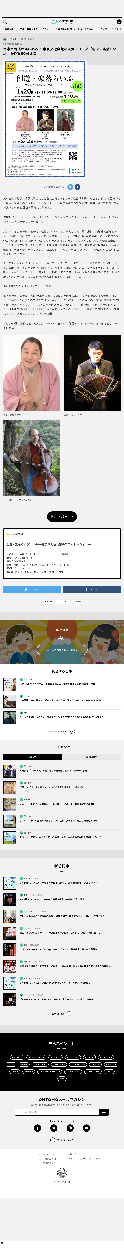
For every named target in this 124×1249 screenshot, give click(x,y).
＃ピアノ (11, 1064)
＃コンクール (55, 1057)
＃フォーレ (89, 1057)
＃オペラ (109, 1072)
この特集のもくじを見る (65, 649)
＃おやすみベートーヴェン (49, 1072)
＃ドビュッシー (73, 1057)
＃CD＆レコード (93, 1072)
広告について (49, 1163)
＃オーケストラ (59, 1064)
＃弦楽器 (77, 602)
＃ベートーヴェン (78, 1064)
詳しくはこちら (59, 516)
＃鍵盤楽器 (28, 1072)
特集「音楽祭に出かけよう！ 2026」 (75, 29)
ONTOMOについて (46, 1154)
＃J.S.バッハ (17, 1057)
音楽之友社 (50, 1158)
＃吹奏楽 (24, 1064)
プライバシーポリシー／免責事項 (84, 1158)
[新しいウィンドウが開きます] (37, 1128)
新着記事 (9, 29)
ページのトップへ (65, 1140)
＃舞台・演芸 (111, 1064)
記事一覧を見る (58, 1014)
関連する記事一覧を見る (58, 732)
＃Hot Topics (62, 602)
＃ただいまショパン (36, 1057)
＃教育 (62, 1079)
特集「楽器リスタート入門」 (34, 29)
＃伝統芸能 (47, 602)
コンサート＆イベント (111, 29)
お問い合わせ (74, 1154)
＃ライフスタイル (73, 1072)
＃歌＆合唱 (95, 1064)
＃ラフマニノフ (106, 1057)
